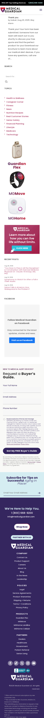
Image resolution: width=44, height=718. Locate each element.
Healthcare (22, 643)
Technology (12, 134)
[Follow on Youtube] (33, 663)
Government (22, 647)
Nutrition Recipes (14, 112)
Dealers (22, 639)
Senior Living (21, 654)
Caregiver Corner (14, 102)
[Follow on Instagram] (27, 663)
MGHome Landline (22, 625)
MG (17, 193)
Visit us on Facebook (22, 340)
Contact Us (22, 558)
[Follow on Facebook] (10, 663)
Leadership (22, 579)
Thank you (13, 17)
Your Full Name (10, 385)
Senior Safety (13, 120)
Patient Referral (22, 650)
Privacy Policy (25, 444)
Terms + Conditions (22, 604)
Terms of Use (31, 462)
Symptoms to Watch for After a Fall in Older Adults (21, 280)
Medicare (11, 131)
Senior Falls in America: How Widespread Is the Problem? (17, 288)
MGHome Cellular (22, 629)
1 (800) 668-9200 (22, 513)
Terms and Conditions (13, 444)
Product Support (21, 561)
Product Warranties (22, 597)
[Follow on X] (22, 663)
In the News (22, 576)
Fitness (9, 105)
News (9, 109)
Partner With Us (22, 537)
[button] (22, 451)
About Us (22, 568)
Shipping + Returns (22, 600)
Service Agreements (22, 593)
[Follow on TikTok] (16, 663)
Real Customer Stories (17, 116)
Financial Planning (15, 123)
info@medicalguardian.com (21, 516)
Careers (22, 565)
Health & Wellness (15, 98)
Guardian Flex (22, 618)
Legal (22, 590)
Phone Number (10, 408)
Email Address (9, 396)
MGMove (22, 622)
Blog (22, 572)
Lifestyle (10, 127)
